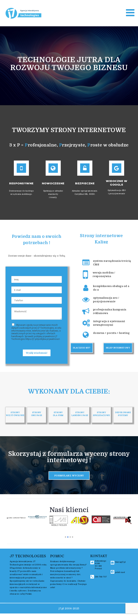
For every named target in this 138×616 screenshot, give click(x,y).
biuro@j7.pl (120, 562)
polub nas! (120, 572)
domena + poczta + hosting (111, 333)
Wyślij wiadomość (36, 353)
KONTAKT (98, 556)
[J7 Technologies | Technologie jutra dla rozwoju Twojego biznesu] (24, 13)
